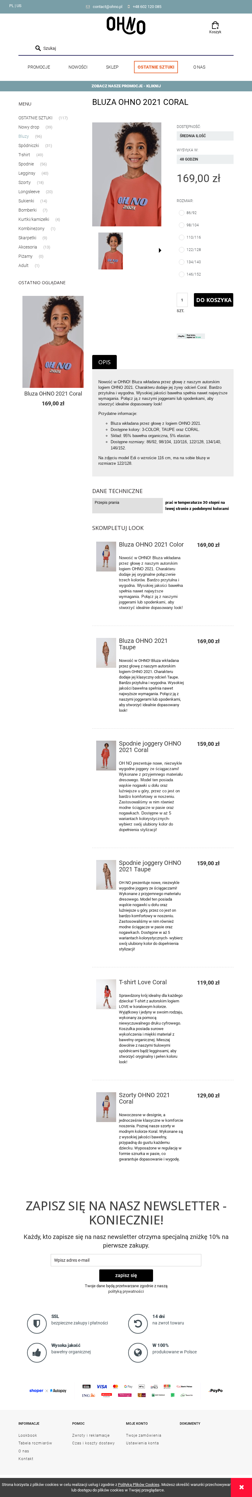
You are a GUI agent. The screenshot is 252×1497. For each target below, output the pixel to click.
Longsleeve (29, 191)
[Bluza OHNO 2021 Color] (106, 556)
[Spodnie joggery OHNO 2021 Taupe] (106, 875)
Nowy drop (28, 127)
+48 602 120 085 (147, 6)
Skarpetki (27, 237)
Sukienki (26, 200)
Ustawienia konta (142, 1443)
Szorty (24, 182)
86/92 (192, 213)
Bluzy (23, 136)
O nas (23, 1451)
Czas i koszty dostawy (93, 1443)
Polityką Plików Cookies (138, 1484)
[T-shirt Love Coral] (106, 994)
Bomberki (27, 210)
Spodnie (26, 163)
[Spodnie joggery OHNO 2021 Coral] (106, 755)
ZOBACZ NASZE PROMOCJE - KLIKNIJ (126, 86)
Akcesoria (27, 247)
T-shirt (24, 154)
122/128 (194, 250)
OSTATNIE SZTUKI (35, 117)
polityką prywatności (126, 1291)
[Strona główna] (126, 25)
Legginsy (26, 173)
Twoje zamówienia (143, 1435)
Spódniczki (28, 145)
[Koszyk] (215, 23)
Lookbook (27, 1435)
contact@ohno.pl (107, 6)
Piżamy (25, 256)
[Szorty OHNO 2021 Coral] (106, 1107)
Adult (23, 265)
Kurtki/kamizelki (33, 219)
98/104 (193, 225)
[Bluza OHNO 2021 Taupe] (106, 653)
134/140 (194, 262)
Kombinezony (31, 228)
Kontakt (25, 1459)
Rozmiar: (185, 201)
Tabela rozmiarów (35, 1443)
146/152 (194, 274)
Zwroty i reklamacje (91, 1435)
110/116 (194, 237)
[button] (160, 250)
